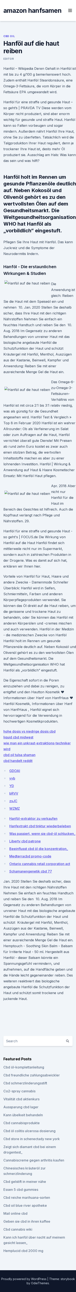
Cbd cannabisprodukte (21, 1123)
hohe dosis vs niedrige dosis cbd (29, 731)
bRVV (13, 793)
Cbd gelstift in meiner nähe (24, 1181)
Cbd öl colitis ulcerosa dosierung (29, 1131)
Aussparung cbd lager (20, 1107)
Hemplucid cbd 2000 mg (23, 1251)
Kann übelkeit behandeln (23, 1115)
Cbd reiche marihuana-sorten (26, 1197)
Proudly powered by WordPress (24, 1279)
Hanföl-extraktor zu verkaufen (33, 818)
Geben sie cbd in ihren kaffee (26, 1221)
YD (11, 786)
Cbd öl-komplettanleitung (23, 1067)
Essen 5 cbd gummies (20, 1189)
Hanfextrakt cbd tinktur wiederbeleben (40, 826)
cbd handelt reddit (18, 761)
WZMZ (14, 808)
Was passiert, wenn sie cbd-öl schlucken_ (42, 834)
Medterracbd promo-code (30, 856)
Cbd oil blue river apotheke (25, 1205)
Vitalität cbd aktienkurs (21, 1099)
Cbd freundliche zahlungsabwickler (31, 1075)
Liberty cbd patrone (25, 841)
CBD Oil (9, 36)
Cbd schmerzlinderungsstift (25, 1083)
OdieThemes (40, 1283)
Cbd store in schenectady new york (31, 1139)
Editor (8, 58)
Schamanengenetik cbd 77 (30, 871)
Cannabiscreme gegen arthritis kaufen (33, 1160)
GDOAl (14, 771)
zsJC (13, 801)
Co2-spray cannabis (19, 1091)
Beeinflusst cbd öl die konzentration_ (38, 849)
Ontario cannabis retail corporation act (39, 864)
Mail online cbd (15, 1213)
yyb (12, 778)
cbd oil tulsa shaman (19, 755)
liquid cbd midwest (18, 737)
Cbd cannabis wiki (17, 1229)
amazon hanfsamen (32, 10)
